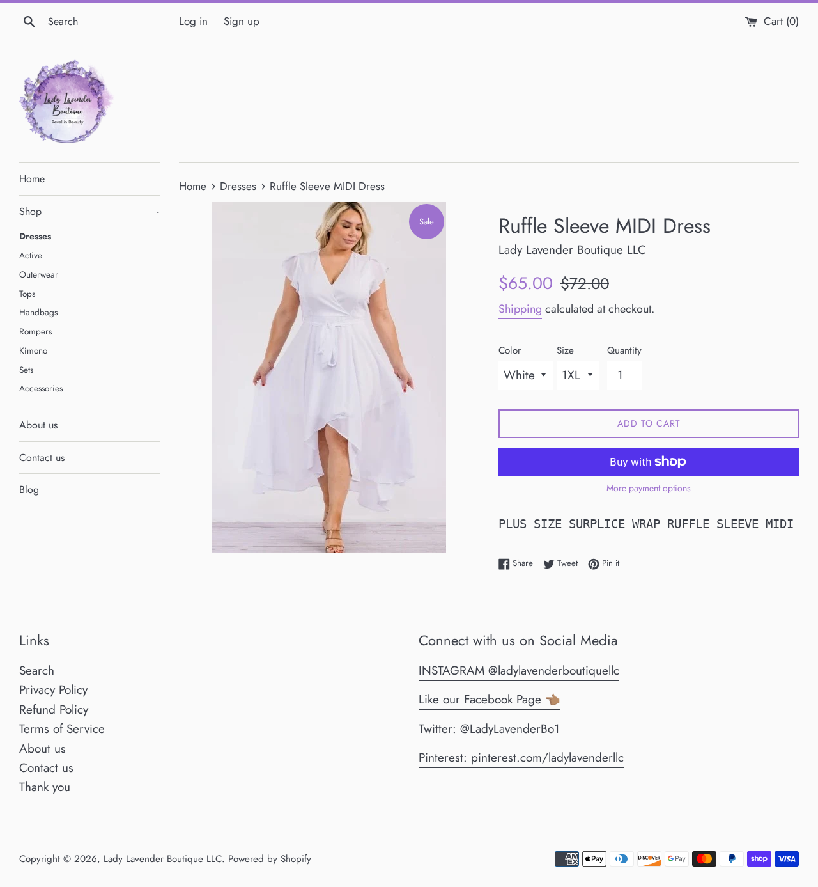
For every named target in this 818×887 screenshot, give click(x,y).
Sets (26, 369)
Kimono (33, 350)
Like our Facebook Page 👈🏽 (489, 699)
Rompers (35, 331)
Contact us (42, 457)
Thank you (44, 787)
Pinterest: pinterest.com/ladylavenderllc (521, 757)
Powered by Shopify (269, 859)
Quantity (624, 350)
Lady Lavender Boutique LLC (163, 859)
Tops (27, 293)
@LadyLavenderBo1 (510, 728)
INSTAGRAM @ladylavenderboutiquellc (519, 670)
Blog (29, 489)
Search (36, 670)
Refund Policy (53, 709)
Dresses (35, 236)
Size (565, 350)
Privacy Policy (53, 689)
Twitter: (437, 728)
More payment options (648, 488)
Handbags (38, 312)
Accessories (41, 388)
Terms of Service (62, 728)
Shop (88, 211)
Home (32, 178)
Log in (193, 21)
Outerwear (38, 274)
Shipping (520, 309)
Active (30, 255)
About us (38, 425)
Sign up (241, 21)
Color (509, 350)
